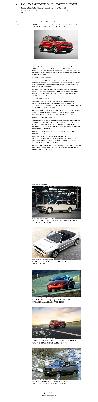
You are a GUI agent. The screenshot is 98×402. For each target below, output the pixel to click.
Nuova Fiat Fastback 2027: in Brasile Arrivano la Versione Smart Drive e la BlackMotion (54, 342)
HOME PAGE (24, 15)
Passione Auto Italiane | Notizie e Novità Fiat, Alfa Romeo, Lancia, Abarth (49, 6)
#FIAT (17, 24)
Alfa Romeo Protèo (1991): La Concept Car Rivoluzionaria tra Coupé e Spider (51, 301)
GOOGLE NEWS (32, 15)
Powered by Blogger (50, 392)
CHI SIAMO (40, 15)
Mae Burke (53, 395)
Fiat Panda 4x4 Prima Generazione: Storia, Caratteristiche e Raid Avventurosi (51, 382)
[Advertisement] (56, 170)
